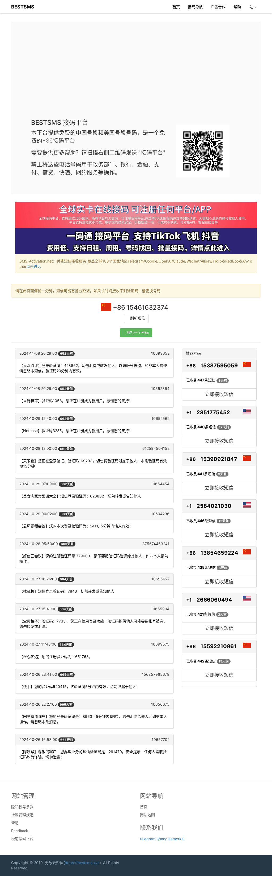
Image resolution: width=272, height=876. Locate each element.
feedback (19, 831)
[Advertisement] (136, 74)
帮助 (237, 7)
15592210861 (218, 646)
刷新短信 (137, 318)
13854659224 (219, 553)
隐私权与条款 (22, 807)
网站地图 (147, 815)
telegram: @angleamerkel (162, 839)
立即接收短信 (219, 394)
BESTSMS (22, 7)
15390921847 (219, 459)
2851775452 (213, 412)
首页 (176, 7)
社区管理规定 (22, 815)
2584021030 (214, 506)
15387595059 (219, 365)
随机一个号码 (137, 333)
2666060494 (214, 600)
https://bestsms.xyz (82, 862)
